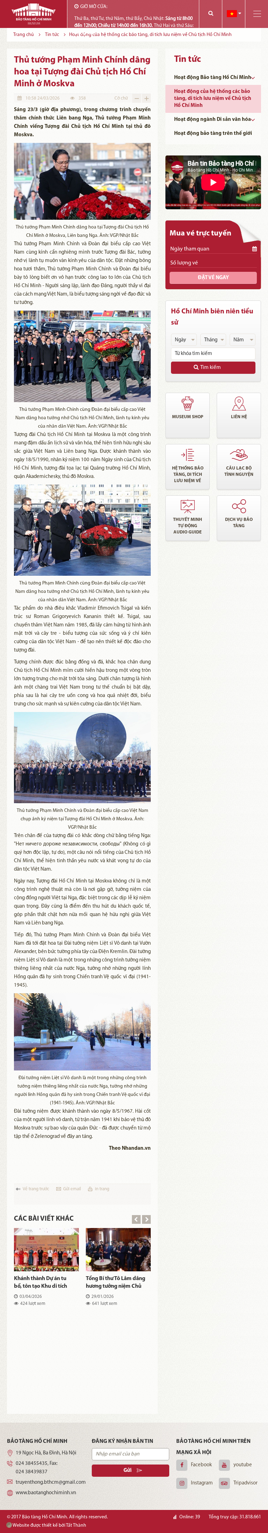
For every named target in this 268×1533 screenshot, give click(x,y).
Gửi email (72, 1189)
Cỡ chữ (121, 98)
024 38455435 (31, 1463)
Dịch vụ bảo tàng (239, 522)
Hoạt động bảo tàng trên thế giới (213, 133)
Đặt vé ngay (213, 278)
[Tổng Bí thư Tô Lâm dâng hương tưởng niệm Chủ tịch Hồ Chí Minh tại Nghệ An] (118, 1249)
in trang (102, 1189)
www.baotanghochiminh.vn (46, 1493)
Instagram (202, 1483)
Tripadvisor (245, 1483)
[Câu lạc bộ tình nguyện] (238, 454)
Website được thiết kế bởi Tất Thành (49, 1525)
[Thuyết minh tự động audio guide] (187, 506)
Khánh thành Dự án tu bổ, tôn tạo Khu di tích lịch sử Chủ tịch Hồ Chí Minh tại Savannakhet (40, 1283)
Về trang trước (36, 1189)
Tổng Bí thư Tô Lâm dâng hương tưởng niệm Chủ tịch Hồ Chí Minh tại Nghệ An (115, 1283)
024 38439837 (31, 1472)
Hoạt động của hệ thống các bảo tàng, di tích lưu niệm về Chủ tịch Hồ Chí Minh (212, 98)
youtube (242, 1465)
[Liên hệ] (238, 403)
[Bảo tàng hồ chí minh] (33, 14)
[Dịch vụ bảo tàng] (238, 506)
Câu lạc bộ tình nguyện (238, 471)
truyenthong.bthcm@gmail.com (51, 1482)
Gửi (128, 1470)
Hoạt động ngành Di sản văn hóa (212, 119)
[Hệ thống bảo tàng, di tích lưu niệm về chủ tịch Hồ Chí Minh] (187, 454)
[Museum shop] (187, 403)
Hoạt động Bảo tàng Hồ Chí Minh (212, 77)
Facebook (201, 1465)
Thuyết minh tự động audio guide (187, 526)
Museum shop (187, 417)
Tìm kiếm (210, 367)
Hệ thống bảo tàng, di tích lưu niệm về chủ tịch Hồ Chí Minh (187, 475)
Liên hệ (239, 417)
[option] (82, 1272)
